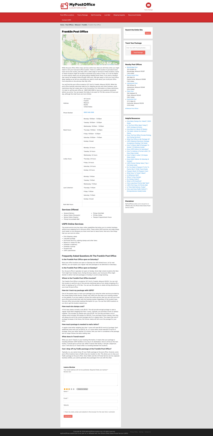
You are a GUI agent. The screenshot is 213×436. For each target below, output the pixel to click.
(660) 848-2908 (89, 112)
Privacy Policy (134, 432)
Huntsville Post (131, 99)
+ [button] (63, 37)
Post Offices (70, 25)
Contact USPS (66, 20)
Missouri (78, 25)
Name (66, 391)
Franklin (84, 25)
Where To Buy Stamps (134, 177)
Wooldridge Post (132, 67)
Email (66, 398)
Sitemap (141, 432)
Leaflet (100, 64)
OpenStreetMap (110, 64)
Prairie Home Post (132, 75)
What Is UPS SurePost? (134, 181)
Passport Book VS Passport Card (137, 171)
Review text (67, 372)
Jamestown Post (132, 83)
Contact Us (148, 432)
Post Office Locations (67, 15)
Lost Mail (107, 15)
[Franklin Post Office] (90, 48)
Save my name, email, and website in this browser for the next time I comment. (90, 412)
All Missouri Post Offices (131, 108)
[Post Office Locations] (77, 6)
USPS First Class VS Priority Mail (137, 185)
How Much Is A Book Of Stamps (137, 129)
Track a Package (82, 15)
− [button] (63, 40)
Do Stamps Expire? (133, 179)
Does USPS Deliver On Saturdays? (138, 149)
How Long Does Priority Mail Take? (138, 183)
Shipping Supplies (119, 15)
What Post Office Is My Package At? (138, 139)
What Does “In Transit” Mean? (136, 173)
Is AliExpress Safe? (133, 175)
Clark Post (130, 91)
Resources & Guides (134, 15)
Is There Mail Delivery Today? (136, 187)
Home (62, 25)
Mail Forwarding (96, 15)
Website (66, 405)
